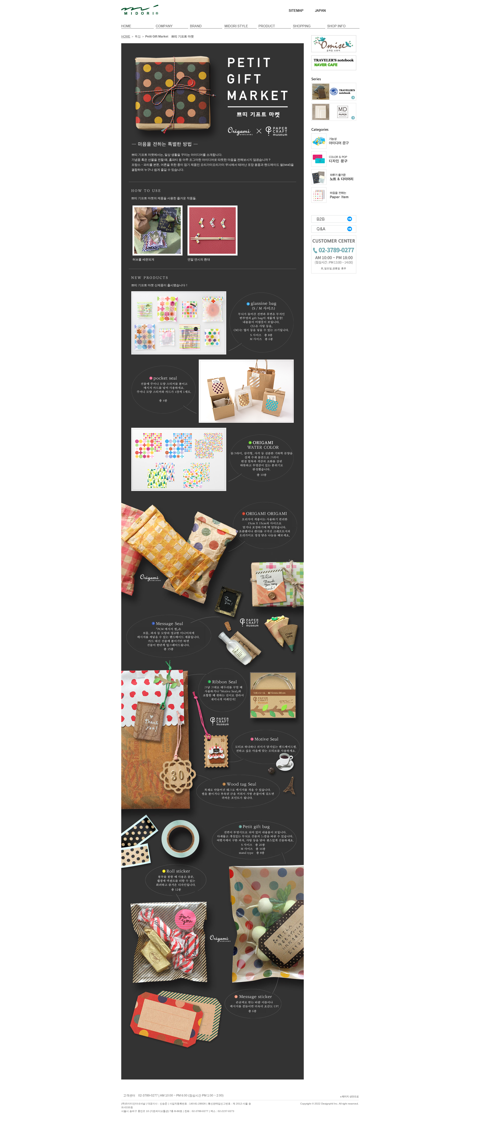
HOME (125, 36)
